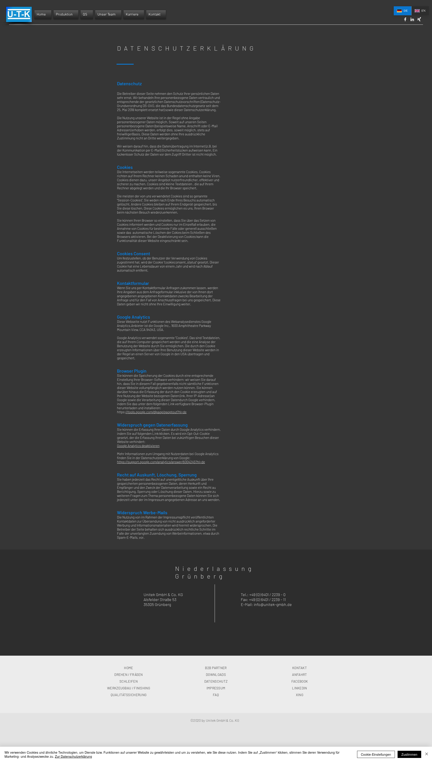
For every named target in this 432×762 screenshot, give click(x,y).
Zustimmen (409, 754)
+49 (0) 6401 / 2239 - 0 (267, 594)
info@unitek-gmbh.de (273, 604)
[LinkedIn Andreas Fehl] (412, 19)
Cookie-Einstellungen (376, 754)
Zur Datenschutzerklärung (73, 756)
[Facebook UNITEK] (405, 19)
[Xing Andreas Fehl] (419, 19)
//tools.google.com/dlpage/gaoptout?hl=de (156, 412)
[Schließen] (426, 754)
